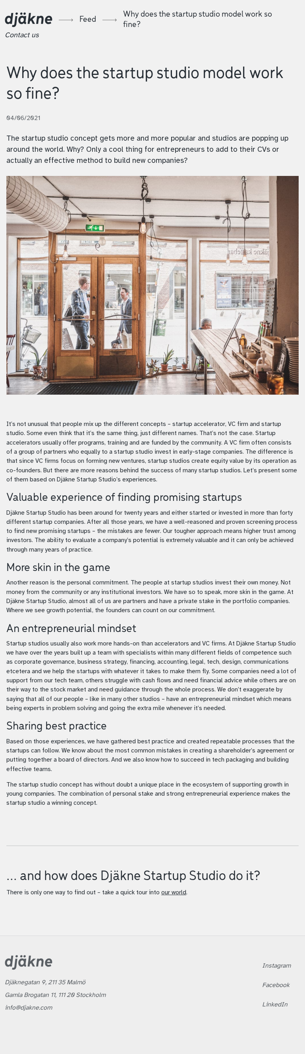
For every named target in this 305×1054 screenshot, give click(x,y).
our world (173, 893)
